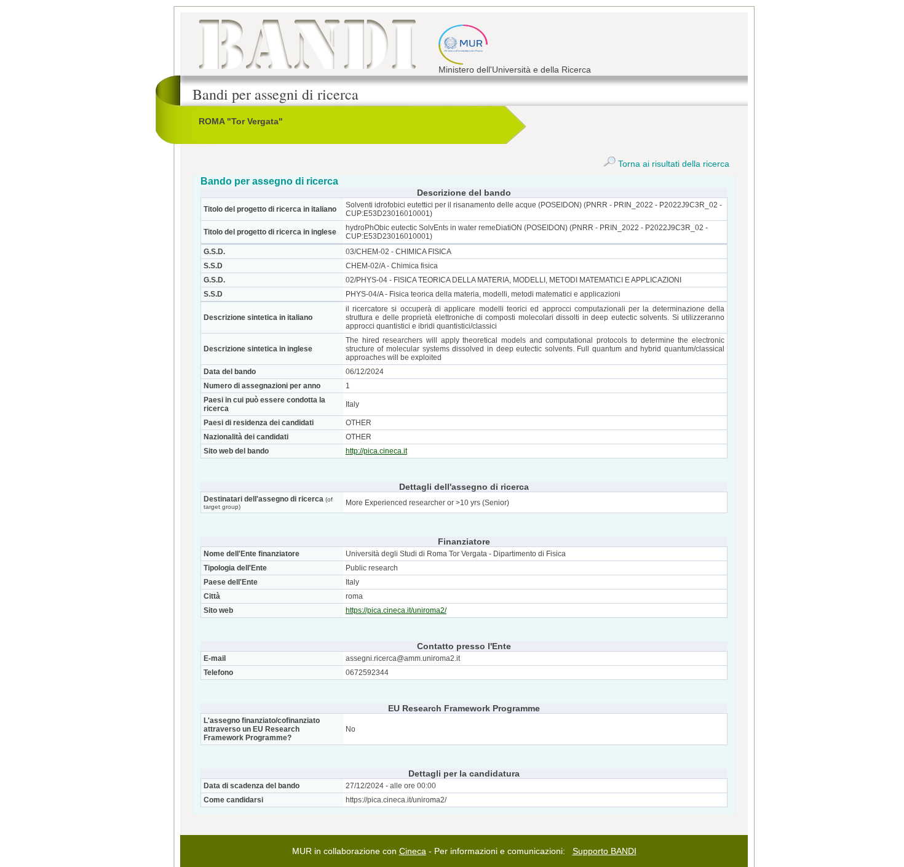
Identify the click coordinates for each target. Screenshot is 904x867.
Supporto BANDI (604, 851)
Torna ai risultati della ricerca (672, 164)
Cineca (412, 851)
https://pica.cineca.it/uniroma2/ (396, 610)
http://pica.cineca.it (376, 451)
